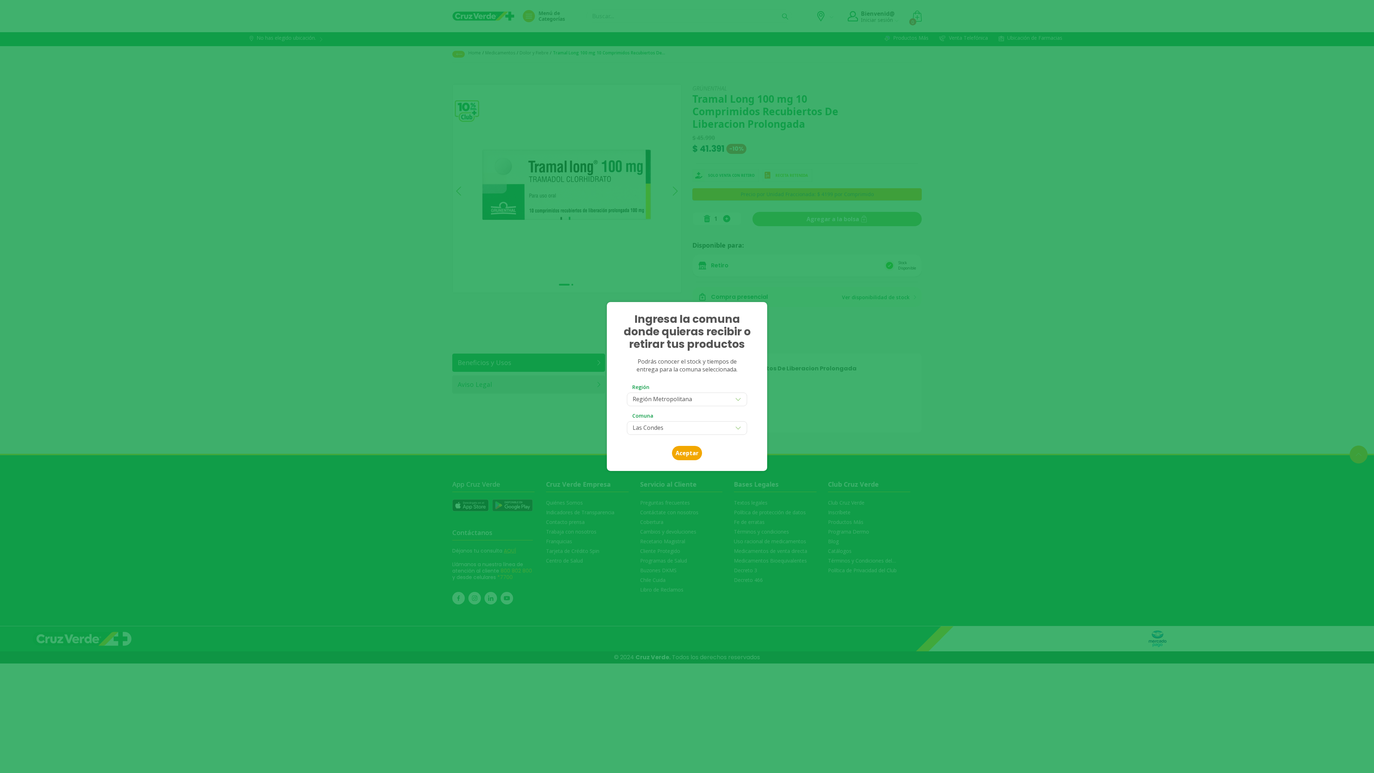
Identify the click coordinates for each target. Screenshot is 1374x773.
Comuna (642, 415)
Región (640, 387)
